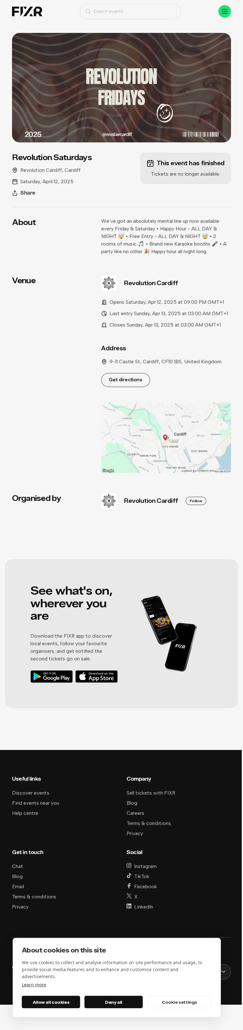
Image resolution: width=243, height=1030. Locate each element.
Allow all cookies (51, 1002)
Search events (108, 11)
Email (18, 886)
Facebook (145, 886)
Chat (17, 866)
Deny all (113, 1002)
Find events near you (35, 803)
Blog (132, 803)
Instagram (145, 866)
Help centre (25, 813)
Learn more (34, 985)
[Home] (27, 11)
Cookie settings (179, 1002)
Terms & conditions (149, 823)
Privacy (135, 833)
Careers (135, 813)
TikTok (141, 876)
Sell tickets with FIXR (151, 793)
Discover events (30, 793)
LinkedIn (143, 907)
